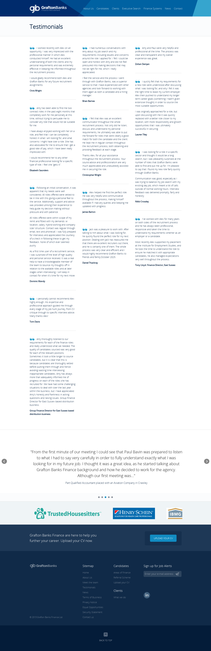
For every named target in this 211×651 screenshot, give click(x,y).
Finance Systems (153, 8)
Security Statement (92, 612)
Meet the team (90, 582)
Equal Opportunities (93, 607)
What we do (120, 597)
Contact (178, 8)
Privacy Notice (90, 602)
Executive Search (131, 8)
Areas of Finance (122, 572)
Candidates (103, 8)
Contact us (88, 617)
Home (86, 572)
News (168, 8)
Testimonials (89, 587)
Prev (4, 461)
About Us (88, 8)
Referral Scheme (122, 577)
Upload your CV (163, 538)
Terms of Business (92, 597)
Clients (115, 8)
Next (206, 461)
